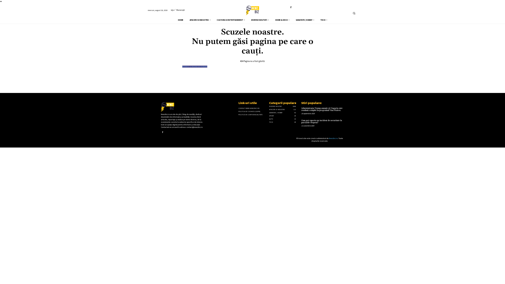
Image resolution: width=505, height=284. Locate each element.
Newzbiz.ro (333, 138)
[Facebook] (291, 7)
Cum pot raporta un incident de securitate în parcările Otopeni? (321, 121)
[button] (354, 13)
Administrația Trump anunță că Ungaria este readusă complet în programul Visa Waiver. (321, 109)
